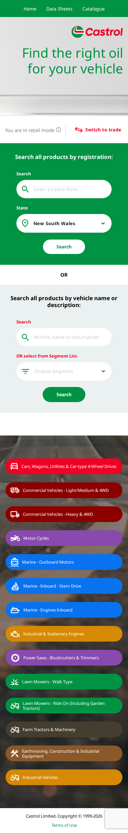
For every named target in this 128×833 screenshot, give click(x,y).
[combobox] (69, 223)
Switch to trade (103, 129)
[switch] (74, 130)
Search (64, 246)
